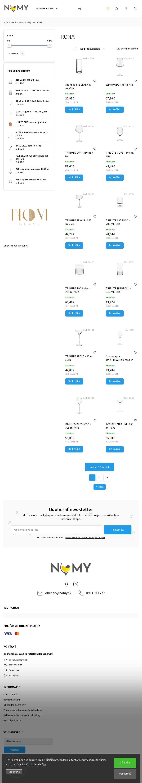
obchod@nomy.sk (58, 593)
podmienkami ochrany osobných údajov (85, 537)
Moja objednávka (12, 720)
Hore (101, 487)
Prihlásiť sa (118, 529)
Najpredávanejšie (90, 49)
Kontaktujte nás (11, 694)
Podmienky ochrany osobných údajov (22, 710)
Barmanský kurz (11, 700)
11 (107, 477)
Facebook (66, 584)
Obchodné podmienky (14, 705)
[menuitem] (46, 8)
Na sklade (16, 53)
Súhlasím (125, 762)
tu (44, 764)
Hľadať (14, 749)
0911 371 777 (95, 593)
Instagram (75, 584)
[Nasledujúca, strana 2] (99, 477)
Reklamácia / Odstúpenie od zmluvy (22, 715)
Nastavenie (14, 772)
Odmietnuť (125, 774)
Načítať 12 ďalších (100, 467)
